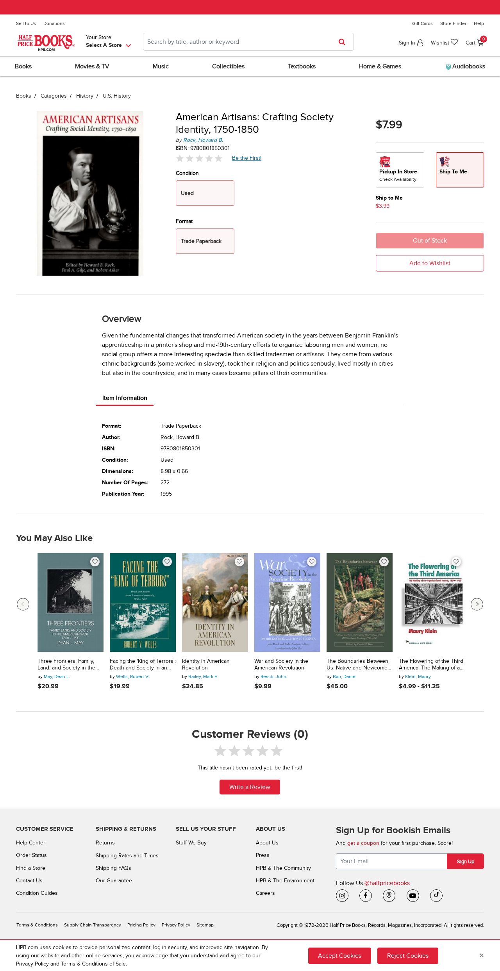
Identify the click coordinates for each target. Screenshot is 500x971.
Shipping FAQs (113, 868)
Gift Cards (422, 23)
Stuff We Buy (191, 842)
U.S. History (117, 96)
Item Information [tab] (124, 398)
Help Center (30, 842)
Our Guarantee (114, 880)
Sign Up (465, 862)
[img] (199, 158)
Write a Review (249, 787)
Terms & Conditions (37, 925)
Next (477, 604)
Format (184, 221)
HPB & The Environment (285, 880)
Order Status (31, 855)
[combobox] (248, 41)
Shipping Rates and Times (127, 855)
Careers (265, 893)
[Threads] (389, 895)
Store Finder (453, 23)
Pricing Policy (141, 925)
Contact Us (29, 880)
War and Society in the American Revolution (281, 664)
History (84, 96)
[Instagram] (342, 895)
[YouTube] (413, 895)
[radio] (400, 169)
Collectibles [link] (228, 66)
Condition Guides (37, 893)
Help (479, 23)
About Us (267, 842)
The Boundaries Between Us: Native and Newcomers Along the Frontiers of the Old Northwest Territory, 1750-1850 (359, 664)
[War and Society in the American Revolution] (287, 602)
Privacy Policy (176, 925)
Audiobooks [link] (468, 66)
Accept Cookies (339, 956)
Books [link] (23, 66)
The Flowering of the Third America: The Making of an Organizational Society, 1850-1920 (431, 664)
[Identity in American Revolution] (215, 602)
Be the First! (247, 157)
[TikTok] (436, 895)
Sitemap (205, 925)
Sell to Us (26, 23)
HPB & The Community (283, 868)
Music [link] (161, 66)
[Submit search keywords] (344, 41)
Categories (54, 96)
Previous (23, 604)
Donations (54, 23)
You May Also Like (54, 538)
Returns (105, 842)
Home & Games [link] (380, 66)
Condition (187, 173)
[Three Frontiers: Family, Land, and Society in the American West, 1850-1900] (71, 602)
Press (263, 855)
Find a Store (30, 868)
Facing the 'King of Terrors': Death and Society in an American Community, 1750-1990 (143, 664)
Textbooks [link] (302, 66)
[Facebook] (365, 895)
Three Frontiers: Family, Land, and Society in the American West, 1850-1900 (70, 664)
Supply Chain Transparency (92, 925)
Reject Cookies (408, 956)
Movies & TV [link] (92, 66)
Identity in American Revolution (206, 664)
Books (23, 96)
